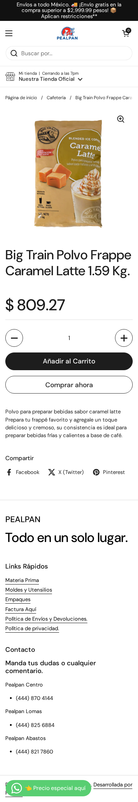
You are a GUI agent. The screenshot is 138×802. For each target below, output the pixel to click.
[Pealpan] (67, 33)
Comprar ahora (69, 384)
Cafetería (56, 98)
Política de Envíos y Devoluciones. (46, 618)
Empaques (17, 599)
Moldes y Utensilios (28, 589)
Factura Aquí (20, 609)
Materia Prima (22, 580)
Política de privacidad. (32, 628)
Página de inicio (21, 98)
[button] (126, 33)
